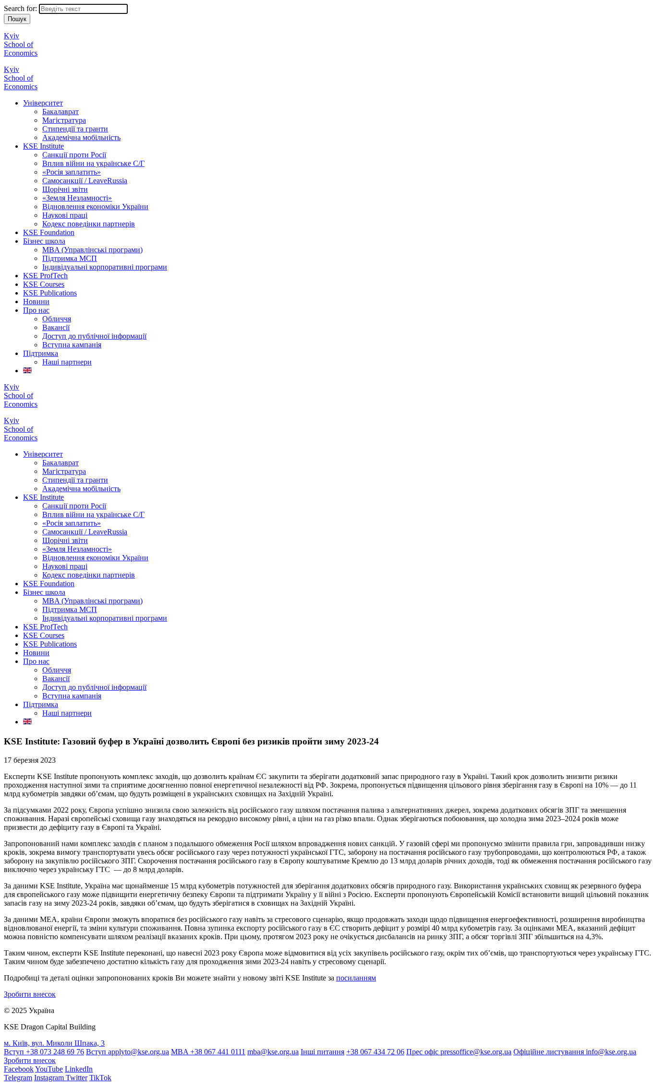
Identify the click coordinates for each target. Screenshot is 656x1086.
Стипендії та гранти (75, 129)
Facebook (19, 1069)
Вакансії (56, 327)
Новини (36, 301)
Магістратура (64, 120)
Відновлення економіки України (95, 206)
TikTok (100, 1078)
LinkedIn (79, 1069)
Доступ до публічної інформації (94, 336)
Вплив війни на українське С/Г (93, 163)
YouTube (49, 1069)
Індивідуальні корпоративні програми (104, 267)
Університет (43, 103)
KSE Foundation (48, 232)
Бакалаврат (60, 111)
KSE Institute (43, 146)
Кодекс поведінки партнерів (88, 224)
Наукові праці (64, 215)
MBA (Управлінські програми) (92, 250)
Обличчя (56, 319)
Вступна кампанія (71, 345)
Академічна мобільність (81, 137)
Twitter (76, 1078)
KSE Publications (50, 293)
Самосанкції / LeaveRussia (84, 181)
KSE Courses (43, 284)
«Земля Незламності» (77, 198)
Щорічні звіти (65, 189)
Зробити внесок (30, 994)
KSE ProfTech (45, 276)
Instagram (50, 1078)
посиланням (356, 978)
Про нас (36, 310)
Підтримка (40, 353)
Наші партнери (67, 362)
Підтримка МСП (69, 258)
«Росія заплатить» (71, 172)
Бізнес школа (44, 241)
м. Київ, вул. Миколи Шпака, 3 (54, 1043)
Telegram (18, 1078)
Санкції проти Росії (74, 155)
